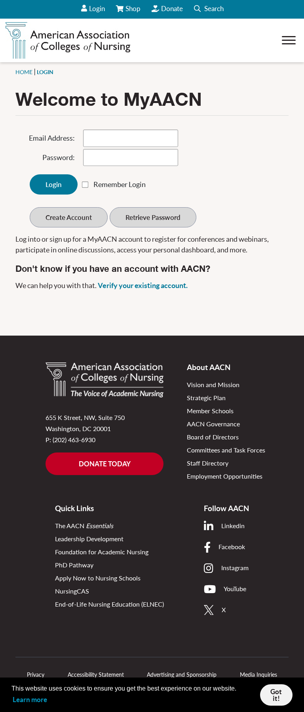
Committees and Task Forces (226, 450)
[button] (208, 9)
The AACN (84, 525)
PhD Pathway (74, 565)
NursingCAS (72, 591)
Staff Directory (207, 463)
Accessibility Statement (96, 674)
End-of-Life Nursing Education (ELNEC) (109, 604)
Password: (58, 157)
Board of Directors (213, 437)
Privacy (35, 674)
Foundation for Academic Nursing (101, 551)
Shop (133, 11)
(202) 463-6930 (74, 439)
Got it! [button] (276, 695)
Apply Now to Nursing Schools (98, 578)
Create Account (69, 217)
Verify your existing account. (143, 285)
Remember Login (119, 184)
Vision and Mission (213, 384)
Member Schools (210, 410)
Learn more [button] (30, 699)
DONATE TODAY (105, 464)
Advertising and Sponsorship (182, 674)
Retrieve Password (152, 217)
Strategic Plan (206, 397)
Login (97, 8)
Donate (172, 8)
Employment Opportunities (224, 476)
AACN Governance (213, 424)
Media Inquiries (258, 674)
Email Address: (52, 138)
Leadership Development (89, 538)
